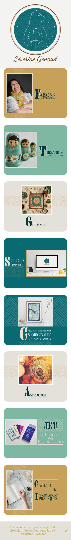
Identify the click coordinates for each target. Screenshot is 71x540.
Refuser (40, 533)
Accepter (27, 533)
